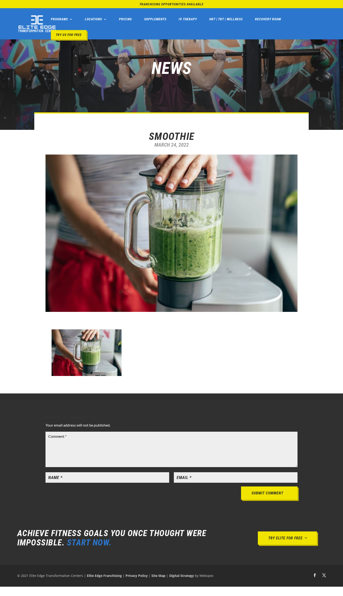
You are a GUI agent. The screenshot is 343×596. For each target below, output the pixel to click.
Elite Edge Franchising (104, 575)
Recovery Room (268, 19)
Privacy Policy (137, 575)
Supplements (155, 19)
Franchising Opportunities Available (171, 4)
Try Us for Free (69, 35)
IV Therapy (188, 19)
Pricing (125, 19)
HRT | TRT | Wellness (226, 19)
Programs (59, 19)
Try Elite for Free (285, 538)
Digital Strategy (181, 575)
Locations (93, 19)
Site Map (158, 575)
